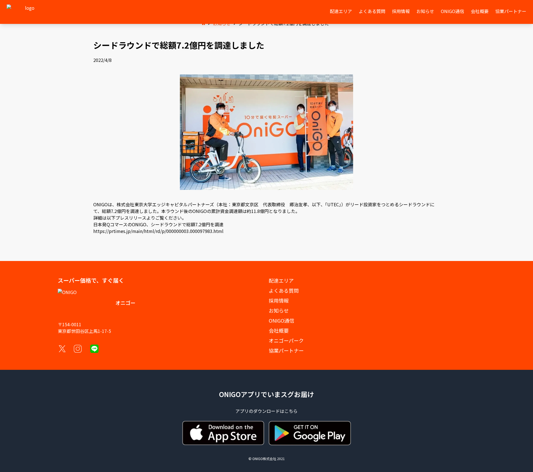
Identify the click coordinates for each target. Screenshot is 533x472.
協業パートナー (510, 11)
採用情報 (401, 11)
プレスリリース (130, 217)
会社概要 (480, 11)
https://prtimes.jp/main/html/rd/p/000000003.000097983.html (158, 231)
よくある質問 (372, 11)
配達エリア (341, 11)
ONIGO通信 (452, 11)
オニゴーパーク (286, 340)
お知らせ (425, 11)
